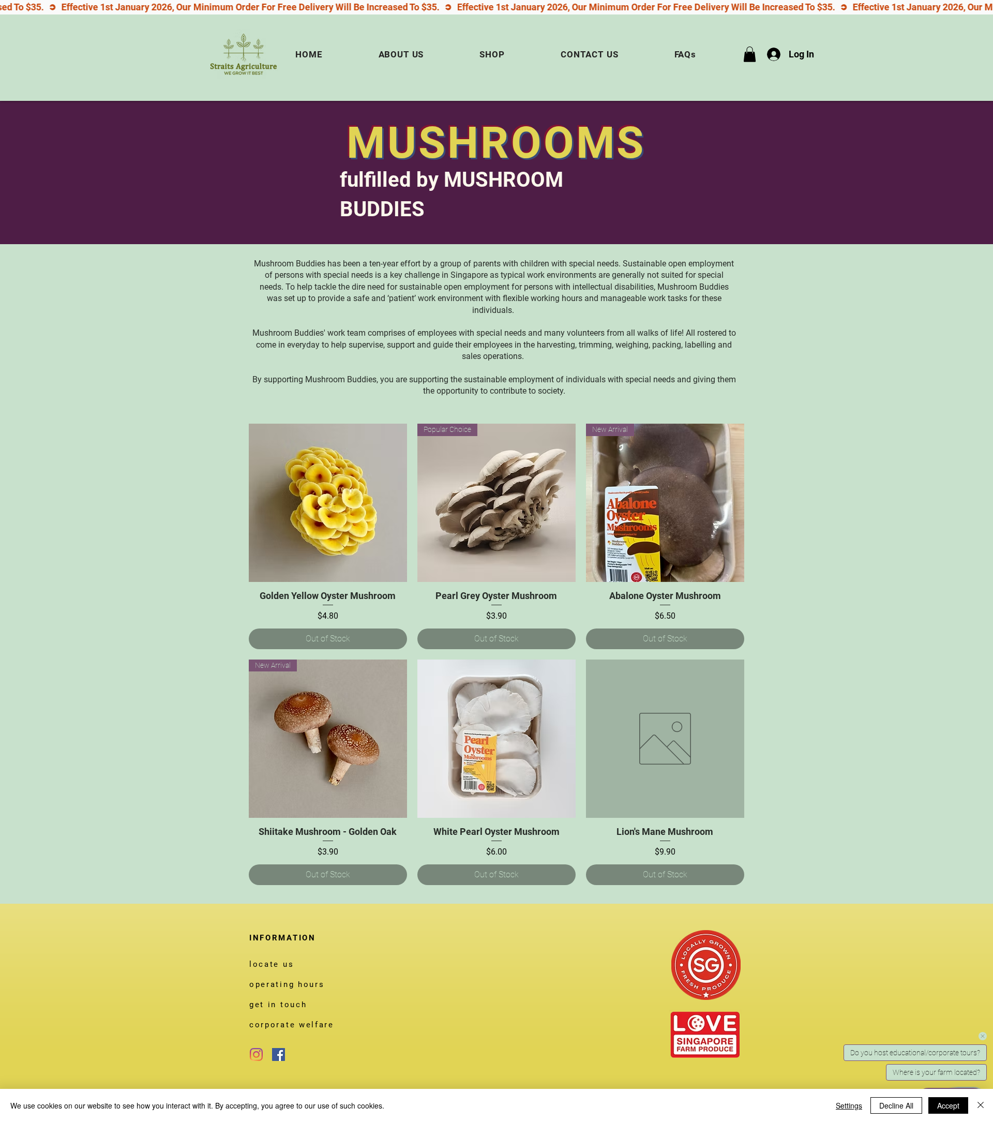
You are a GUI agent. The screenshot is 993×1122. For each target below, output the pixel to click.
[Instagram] (256, 1054)
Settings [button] (849, 1105)
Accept (948, 1105)
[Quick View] (328, 503)
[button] (749, 54)
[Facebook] (278, 1054)
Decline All (896, 1105)
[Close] (980, 1105)
